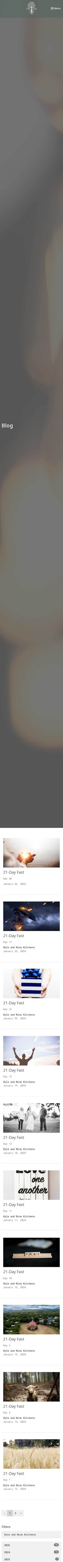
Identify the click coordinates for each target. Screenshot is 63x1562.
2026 (31, 1545)
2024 (31, 1552)
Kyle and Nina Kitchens (20, 1534)
